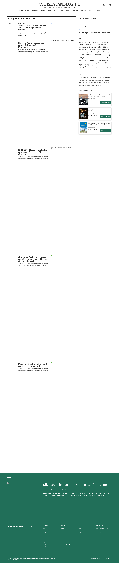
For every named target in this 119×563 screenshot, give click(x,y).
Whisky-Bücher (64, 534)
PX (85, 63)
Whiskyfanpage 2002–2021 (66, 532)
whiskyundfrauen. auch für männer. (86, 85)
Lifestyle (35, 10)
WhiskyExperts (82, 83)
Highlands (95, 52)
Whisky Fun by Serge (98, 82)
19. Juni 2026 (10, 23)
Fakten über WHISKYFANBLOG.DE (68, 546)
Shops (67, 10)
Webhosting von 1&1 (100, 532)
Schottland (101, 63)
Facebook (80, 534)
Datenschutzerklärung (65, 550)
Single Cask (95, 65)
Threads (80, 530)
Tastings (83, 10)
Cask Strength (84, 47)
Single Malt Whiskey (96, 80)
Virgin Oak (99, 67)
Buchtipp (108, 44)
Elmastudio (53, 558)
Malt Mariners (106, 79)
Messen (49, 10)
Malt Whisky (81, 80)
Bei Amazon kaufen (105, 102)
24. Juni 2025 (10, 40)
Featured (101, 49)
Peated (103, 60)
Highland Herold (82, 79)
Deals (21, 10)
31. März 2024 (10, 362)
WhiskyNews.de (96, 83)
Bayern (95, 42)
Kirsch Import (92, 57)
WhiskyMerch (89, 83)
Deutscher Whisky (97, 47)
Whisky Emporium (88, 82)
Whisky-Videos (64, 536)
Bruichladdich (101, 44)
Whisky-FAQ (63, 540)
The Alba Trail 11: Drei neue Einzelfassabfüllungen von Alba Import (33, 27)
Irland (98, 54)
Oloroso (93, 60)
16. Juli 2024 (10, 255)
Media (43, 10)
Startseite (62, 528)
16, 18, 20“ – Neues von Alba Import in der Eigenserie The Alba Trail (33, 151)
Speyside (85, 67)
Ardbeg (89, 42)
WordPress (41, 558)
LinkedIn (80, 536)
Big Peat (101, 42)
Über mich (63, 530)
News (55, 10)
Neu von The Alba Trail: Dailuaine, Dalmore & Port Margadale (31, 44)
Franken (106, 49)
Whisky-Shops (63, 538)
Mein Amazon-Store (100, 530)
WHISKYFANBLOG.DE (59, 4)
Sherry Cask (86, 65)
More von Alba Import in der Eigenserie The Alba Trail (33, 365)
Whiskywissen (98, 85)
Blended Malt (106, 42)
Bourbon (83, 44)
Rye (95, 63)
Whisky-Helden (106, 82)
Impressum (63, 548)
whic (105, 67)
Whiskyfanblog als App (65, 544)
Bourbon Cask (92, 44)
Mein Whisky (88, 80)
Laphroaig (100, 57)
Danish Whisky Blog (94, 77)
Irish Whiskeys (88, 54)
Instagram (80, 532)
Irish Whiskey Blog (91, 79)
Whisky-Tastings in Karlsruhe (102, 528)
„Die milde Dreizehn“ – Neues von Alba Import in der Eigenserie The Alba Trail (33, 259)
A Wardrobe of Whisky (84, 77)
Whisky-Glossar (64, 542)
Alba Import (82, 42)
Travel (91, 10)
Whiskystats (103, 83)
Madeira (105, 57)
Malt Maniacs (99, 79)
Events (27, 10)
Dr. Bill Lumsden (93, 49)
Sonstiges (75, 10)
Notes (61, 10)
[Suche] (13, 5)
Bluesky (80, 528)
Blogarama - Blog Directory (12, 559)
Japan (85, 57)
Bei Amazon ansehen (53, 500)
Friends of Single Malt (104, 77)
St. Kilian (93, 67)
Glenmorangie (86, 52)
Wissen (98, 10)
